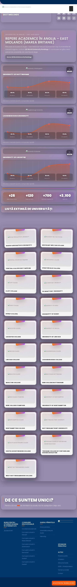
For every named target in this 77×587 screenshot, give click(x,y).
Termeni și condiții (63, 570)
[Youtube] (59, 13)
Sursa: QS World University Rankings (19, 57)
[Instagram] (69, 18)
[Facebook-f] (74, 18)
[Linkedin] (64, 18)
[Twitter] (64, 13)
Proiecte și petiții (63, 556)
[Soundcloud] (74, 13)
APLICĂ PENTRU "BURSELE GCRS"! (64, 583)
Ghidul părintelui (45, 527)
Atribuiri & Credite (63, 563)
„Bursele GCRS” (8, 530)
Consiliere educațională (29, 529)
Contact (60, 573)
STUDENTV (61, 559)
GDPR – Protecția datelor (65, 566)
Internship (43, 536)
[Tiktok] (69, 13)
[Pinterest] (59, 18)
